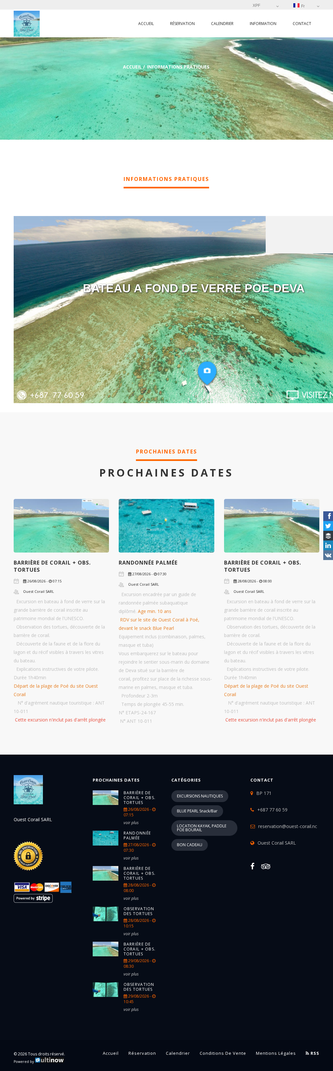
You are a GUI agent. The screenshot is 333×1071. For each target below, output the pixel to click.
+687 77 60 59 (272, 810)
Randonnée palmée (148, 562)
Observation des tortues (139, 911)
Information (263, 23)
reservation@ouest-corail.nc (287, 826)
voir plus (131, 822)
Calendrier (222, 23)
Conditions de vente (223, 1053)
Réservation (182, 23)
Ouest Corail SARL (277, 843)
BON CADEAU (189, 845)
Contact (302, 23)
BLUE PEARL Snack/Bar (197, 811)
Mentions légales (276, 1053)
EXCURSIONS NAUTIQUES (200, 796)
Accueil (146, 23)
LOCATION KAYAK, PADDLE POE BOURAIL (201, 828)
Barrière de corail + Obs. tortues (140, 797)
